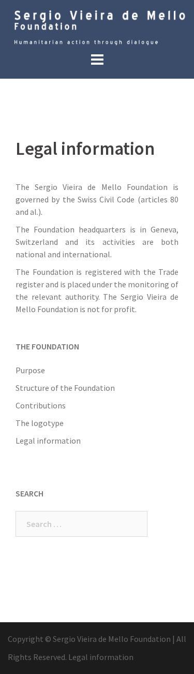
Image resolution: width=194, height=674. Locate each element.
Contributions (41, 405)
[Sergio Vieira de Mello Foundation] (97, 27)
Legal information (48, 440)
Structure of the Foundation (65, 388)
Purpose (30, 370)
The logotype (40, 423)
